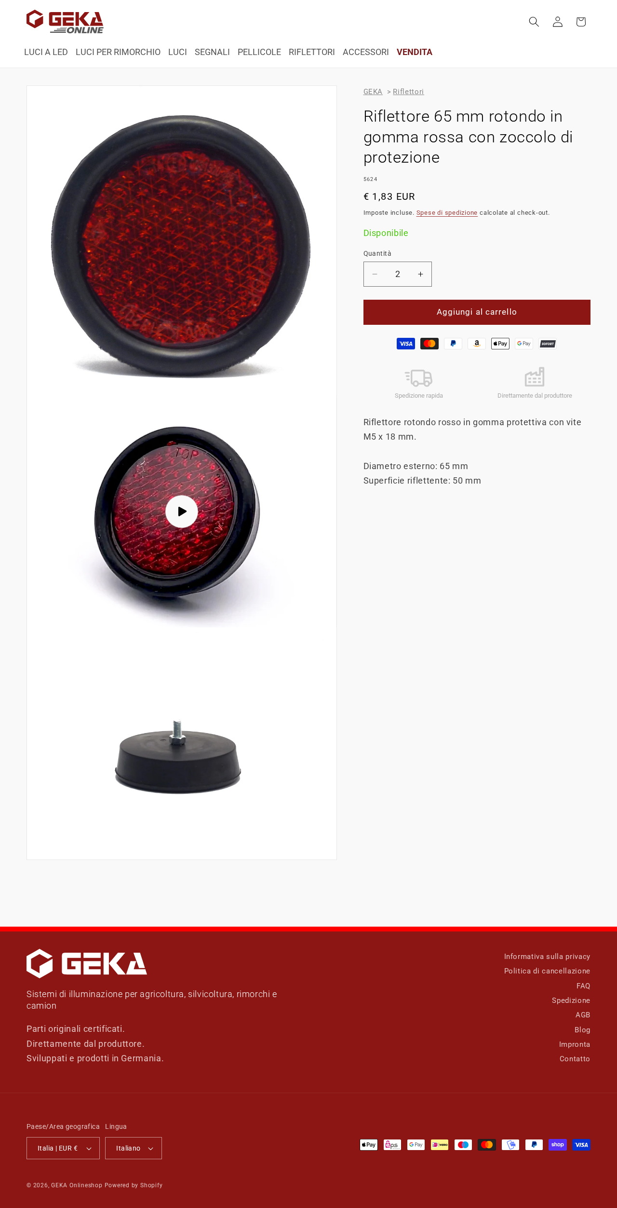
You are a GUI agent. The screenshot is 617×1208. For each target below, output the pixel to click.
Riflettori (408, 91)
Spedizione (571, 1000)
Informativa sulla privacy (547, 956)
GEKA (373, 91)
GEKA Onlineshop (77, 1185)
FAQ (583, 986)
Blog (582, 1030)
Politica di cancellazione (547, 971)
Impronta (574, 1045)
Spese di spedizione (447, 212)
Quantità (377, 253)
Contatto (575, 1059)
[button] (534, 21)
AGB (583, 1015)
